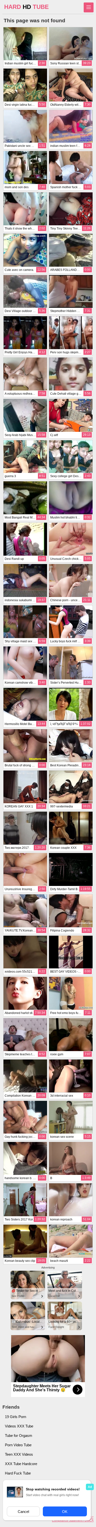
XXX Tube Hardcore (21, 1464)
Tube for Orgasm (18, 1435)
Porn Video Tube (18, 1445)
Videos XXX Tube (19, 1426)
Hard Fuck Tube (18, 1473)
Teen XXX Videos (19, 1454)
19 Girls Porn (15, 1417)
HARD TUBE (26, 6)
